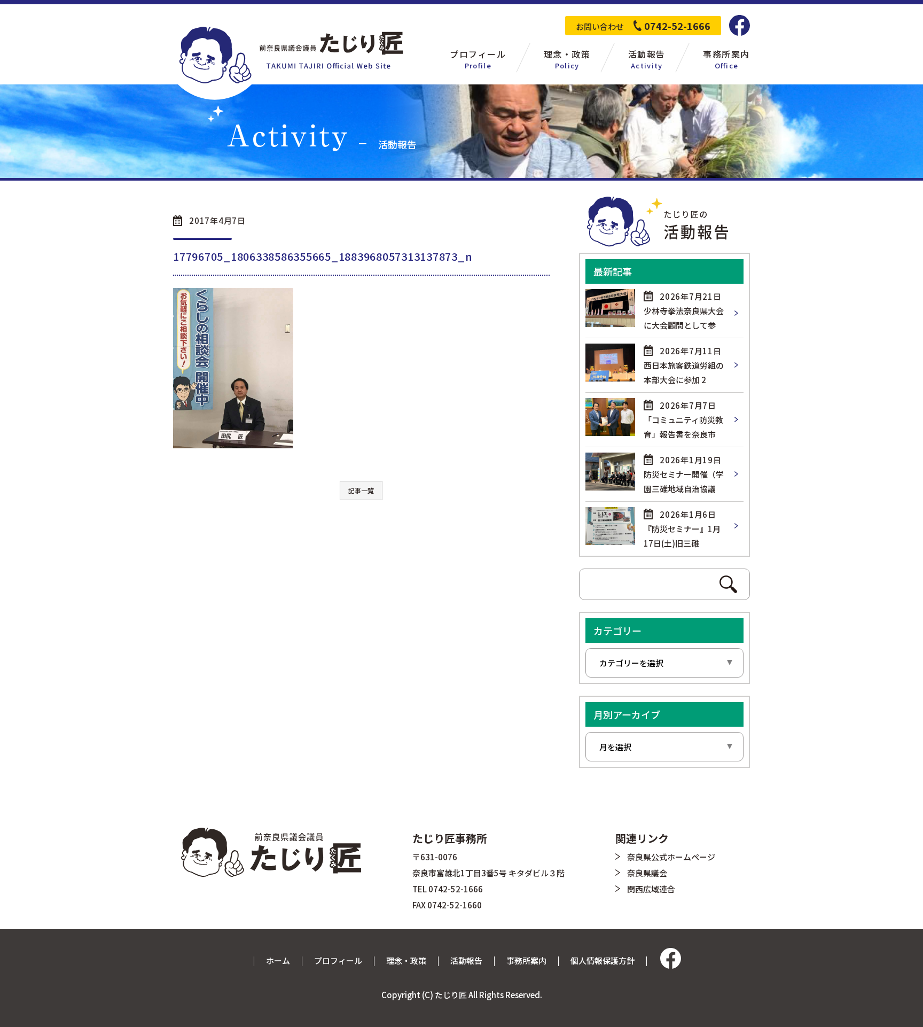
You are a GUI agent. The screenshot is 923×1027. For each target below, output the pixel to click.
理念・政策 (406, 960)
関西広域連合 (651, 888)
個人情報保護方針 (602, 960)
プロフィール (338, 960)
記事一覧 (361, 490)
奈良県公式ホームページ (671, 856)
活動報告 (466, 960)
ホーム (278, 960)
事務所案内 (526, 960)
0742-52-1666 (677, 26)
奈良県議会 (647, 872)
